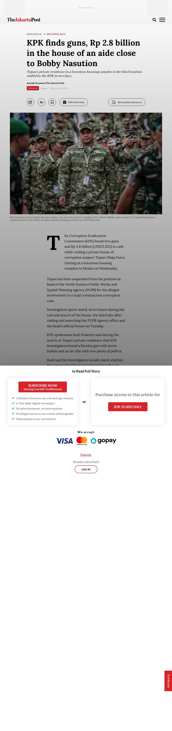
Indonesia (34, 34)
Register (86, 455)
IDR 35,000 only (128, 407)
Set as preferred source (130, 102)
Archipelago (56, 34)
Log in (86, 469)
